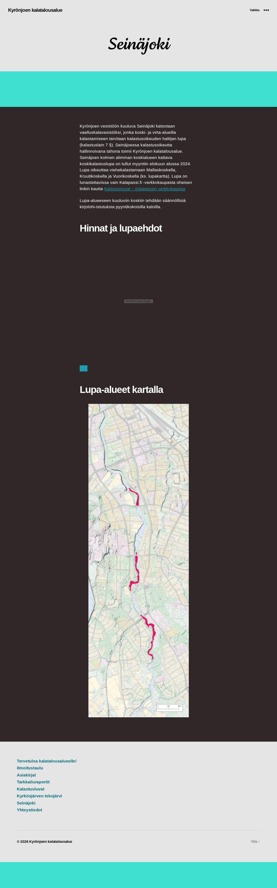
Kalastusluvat (30, 789)
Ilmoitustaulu (30, 768)
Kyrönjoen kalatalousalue (35, 10)
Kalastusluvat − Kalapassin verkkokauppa (144, 188)
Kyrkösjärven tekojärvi (39, 796)
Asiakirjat (26, 775)
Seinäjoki (26, 803)
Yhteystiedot (29, 810)
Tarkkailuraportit (33, 782)
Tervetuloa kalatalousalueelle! (47, 761)
